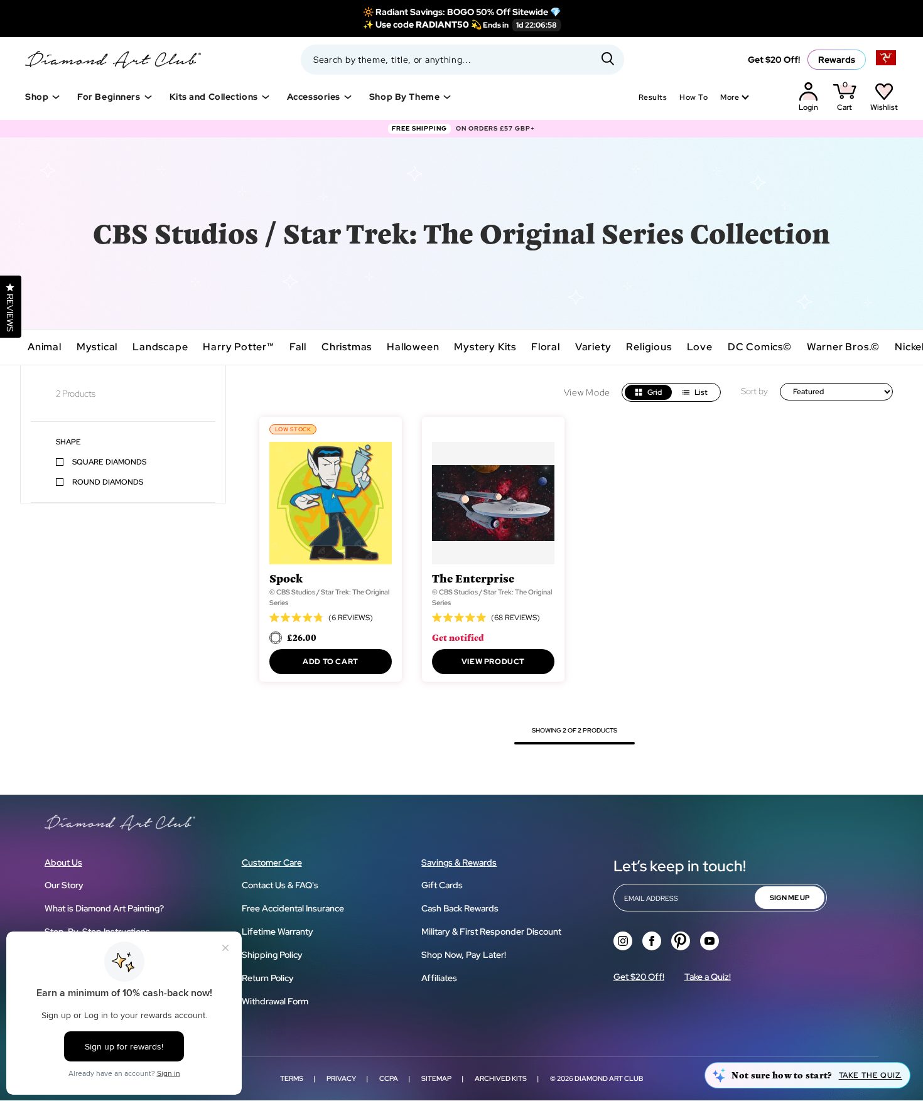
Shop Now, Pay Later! (463, 954)
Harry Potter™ (238, 346)
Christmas (346, 346)
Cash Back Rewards (460, 908)
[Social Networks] (622, 941)
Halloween (413, 346)
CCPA (388, 1078)
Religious (648, 346)
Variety (593, 346)
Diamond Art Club (609, 1078)
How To (693, 97)
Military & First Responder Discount (491, 931)
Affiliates (439, 978)
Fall (297, 346)
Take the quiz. (870, 1075)
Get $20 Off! (774, 59)
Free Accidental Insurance (293, 908)
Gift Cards (442, 885)
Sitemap (436, 1078)
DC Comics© (760, 346)
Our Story (64, 885)
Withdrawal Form (275, 1001)
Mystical (97, 346)
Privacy (341, 1078)
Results (653, 97)
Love (700, 346)
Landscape (160, 346)
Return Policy (268, 978)
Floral (545, 346)
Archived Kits (501, 1078)
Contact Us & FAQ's (280, 885)
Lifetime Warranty (277, 931)
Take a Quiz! (707, 976)
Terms (291, 1078)
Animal (45, 346)
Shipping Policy (272, 954)
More (729, 97)
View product (493, 662)
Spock (286, 578)
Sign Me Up (789, 897)
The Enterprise (473, 578)
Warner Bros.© (843, 346)
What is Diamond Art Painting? (104, 908)
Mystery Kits (485, 346)
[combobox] (462, 60)
